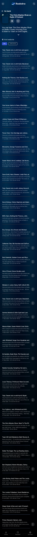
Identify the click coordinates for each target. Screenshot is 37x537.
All (5, 43)
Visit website (9, 40)
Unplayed (13, 43)
